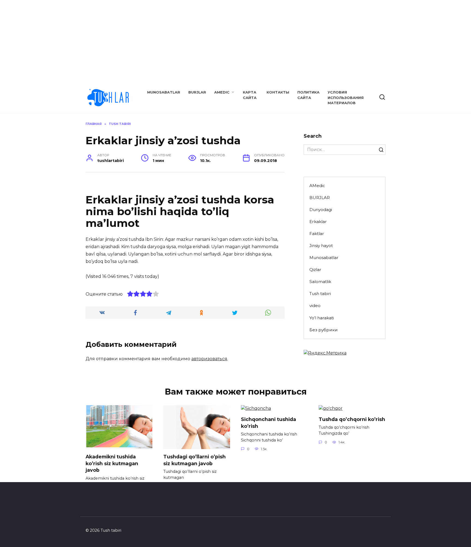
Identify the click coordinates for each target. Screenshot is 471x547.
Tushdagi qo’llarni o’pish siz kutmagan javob (194, 460)
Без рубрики (323, 329)
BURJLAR (197, 92)
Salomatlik (320, 281)
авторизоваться (209, 358)
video (315, 305)
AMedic (222, 92)
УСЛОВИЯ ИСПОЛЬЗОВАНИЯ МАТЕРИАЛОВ (346, 97)
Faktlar (316, 233)
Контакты (278, 92)
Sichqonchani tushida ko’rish (268, 422)
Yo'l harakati (321, 317)
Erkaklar (318, 221)
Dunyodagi (320, 209)
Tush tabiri (320, 293)
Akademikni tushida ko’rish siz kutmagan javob (112, 463)
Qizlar (315, 269)
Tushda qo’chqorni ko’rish (352, 419)
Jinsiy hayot (321, 245)
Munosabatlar (163, 92)
